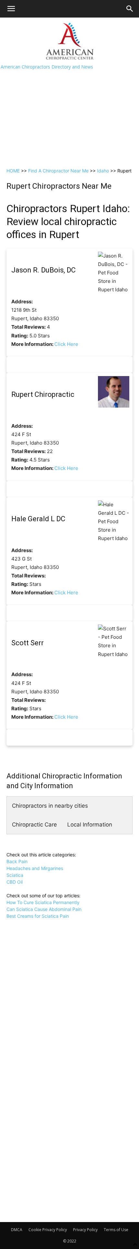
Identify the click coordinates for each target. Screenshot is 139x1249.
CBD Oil (14, 882)
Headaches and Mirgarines (34, 868)
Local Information (89, 824)
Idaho (103, 170)
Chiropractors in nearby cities (50, 805)
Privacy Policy (85, 1229)
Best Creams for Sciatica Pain (37, 916)
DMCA (16, 1229)
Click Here (66, 344)
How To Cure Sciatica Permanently (43, 902)
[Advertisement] (69, 90)
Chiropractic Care (34, 824)
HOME (13, 170)
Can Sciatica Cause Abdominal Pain (43, 909)
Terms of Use (116, 1229)
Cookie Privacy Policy (47, 1229)
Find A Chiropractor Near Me (58, 170)
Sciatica (14, 875)
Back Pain (16, 861)
